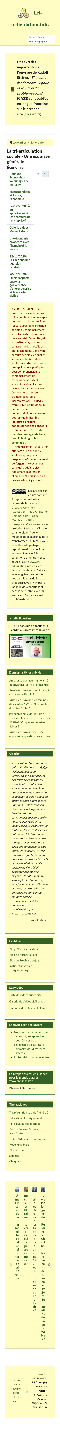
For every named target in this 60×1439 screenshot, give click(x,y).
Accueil (16, 1380)
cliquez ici (32, 114)
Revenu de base (19, 1144)
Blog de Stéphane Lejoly (24, 960)
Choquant (15, 1161)
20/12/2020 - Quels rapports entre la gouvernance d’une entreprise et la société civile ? (20, 284)
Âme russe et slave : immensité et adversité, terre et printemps (17, 1237)
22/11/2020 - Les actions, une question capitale (19, 262)
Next (49, 1264)
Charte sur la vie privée (17, 1388)
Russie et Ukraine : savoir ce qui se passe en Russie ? (26, 1229)
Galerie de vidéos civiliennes (27, 1001)
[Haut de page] (55, 1434)
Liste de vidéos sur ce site (25, 995)
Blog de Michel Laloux (23, 954)
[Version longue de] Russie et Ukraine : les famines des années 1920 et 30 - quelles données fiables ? (43, 1267)
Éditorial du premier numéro (31, 1057)
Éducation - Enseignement (25, 1118)
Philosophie (16, 1150)
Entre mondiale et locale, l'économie (19, 195)
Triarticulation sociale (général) (28, 1112)
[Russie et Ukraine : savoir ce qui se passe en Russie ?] (26, 1189)
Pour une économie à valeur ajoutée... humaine (19, 179)
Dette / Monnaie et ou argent (27, 1139)
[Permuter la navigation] (8, 39)
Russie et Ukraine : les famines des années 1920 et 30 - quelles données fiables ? (34, 1253)
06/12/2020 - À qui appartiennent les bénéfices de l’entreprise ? (19, 213)
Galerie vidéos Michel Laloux (19, 229)
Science (14, 1155)
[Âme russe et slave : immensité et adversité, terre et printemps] (17, 1189)
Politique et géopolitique (24, 1123)
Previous (10, 1264)
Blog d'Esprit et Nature (23, 949)
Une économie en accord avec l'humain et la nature (19, 244)
